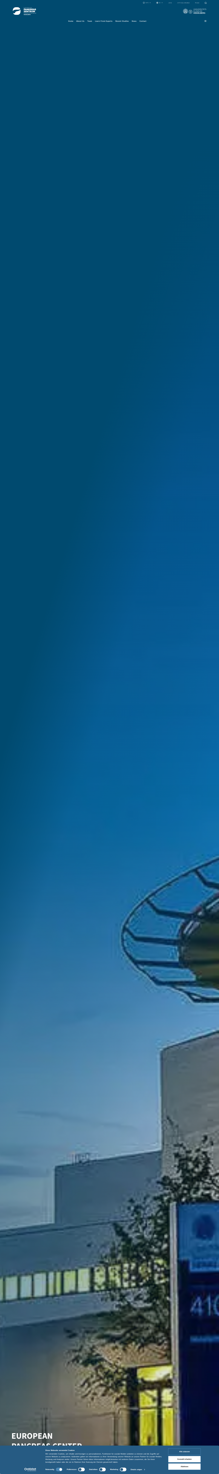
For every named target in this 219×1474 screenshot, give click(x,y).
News (134, 21)
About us (80, 21)
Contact (142, 21)
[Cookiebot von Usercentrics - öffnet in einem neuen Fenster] (30, 1469)
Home (70, 21)
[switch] (81, 1469)
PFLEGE (197, 3)
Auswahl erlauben (184, 1459)
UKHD (170, 3)
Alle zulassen (184, 1452)
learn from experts (103, 21)
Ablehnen (184, 1466)
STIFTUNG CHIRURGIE (183, 3)
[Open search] (205, 2)
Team (89, 21)
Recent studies (122, 21)
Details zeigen (136, 1469)
